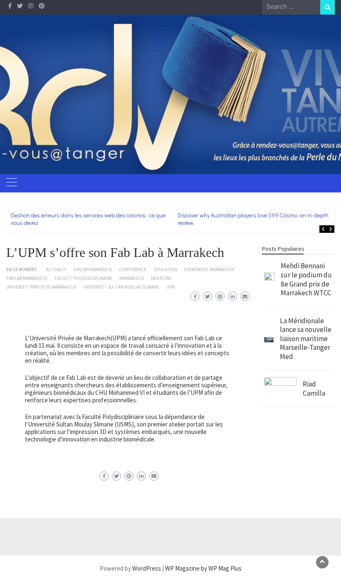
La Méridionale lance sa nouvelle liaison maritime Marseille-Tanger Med (305, 338)
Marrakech (131, 278)
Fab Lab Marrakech (26, 278)
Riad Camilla (314, 388)
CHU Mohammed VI (93, 269)
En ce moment (21, 269)
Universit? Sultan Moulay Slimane (121, 287)
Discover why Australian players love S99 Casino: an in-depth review (253, 219)
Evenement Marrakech (209, 269)
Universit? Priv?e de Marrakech (41, 287)
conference (132, 269)
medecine (161, 278)
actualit (56, 269)
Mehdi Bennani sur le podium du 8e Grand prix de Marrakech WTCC (306, 279)
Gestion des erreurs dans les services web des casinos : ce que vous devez (88, 219)
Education (165, 269)
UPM (170, 287)
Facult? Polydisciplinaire (83, 278)
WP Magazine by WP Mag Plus (203, 568)
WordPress (146, 568)
